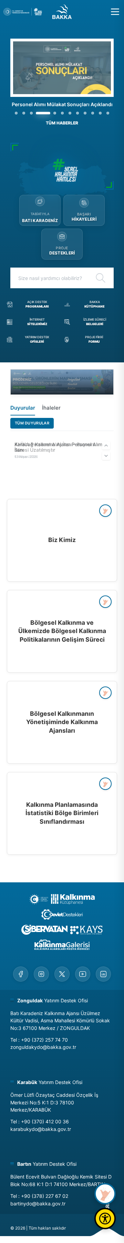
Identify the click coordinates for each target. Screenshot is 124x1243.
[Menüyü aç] (115, 11)
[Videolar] (105, 1193)
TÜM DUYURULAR (32, 423)
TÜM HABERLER (62, 123)
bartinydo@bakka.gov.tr (37, 1203)
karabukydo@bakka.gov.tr (40, 1129)
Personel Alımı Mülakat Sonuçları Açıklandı (62, 104)
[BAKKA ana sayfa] (61, 11)
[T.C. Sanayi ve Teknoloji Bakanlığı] (22, 12)
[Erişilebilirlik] (105, 1218)
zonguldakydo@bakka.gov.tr (43, 1047)
